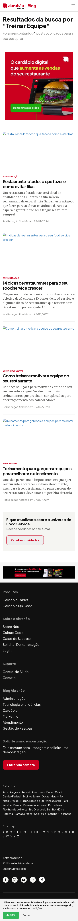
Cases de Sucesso (17, 638)
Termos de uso (12, 858)
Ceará (58, 792)
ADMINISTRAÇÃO (11, 176)
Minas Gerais (53, 800)
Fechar (26, 915)
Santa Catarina (23, 813)
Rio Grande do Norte (15, 809)
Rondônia (58, 809)
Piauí (43, 805)
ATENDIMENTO (10, 464)
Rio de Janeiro (56, 805)
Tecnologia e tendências (22, 704)
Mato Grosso (11, 800)
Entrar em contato (21, 765)
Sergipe (52, 813)
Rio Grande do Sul (39, 809)
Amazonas (38, 792)
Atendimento (13, 722)
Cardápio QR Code (17, 606)
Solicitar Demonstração (21, 644)
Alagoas (15, 792)
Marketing (11, 716)
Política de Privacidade (30, 905)
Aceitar (10, 915)
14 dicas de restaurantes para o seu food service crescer (35, 285)
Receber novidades (25, 540)
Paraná (17, 805)
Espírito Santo (31, 796)
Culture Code (13, 632)
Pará (65, 800)
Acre (5, 792)
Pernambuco (31, 805)
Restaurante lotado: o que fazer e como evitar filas (34, 184)
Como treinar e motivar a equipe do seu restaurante (36, 378)
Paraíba (7, 805)
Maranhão (57, 796)
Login (7, 650)
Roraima (8, 813)
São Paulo (40, 813)
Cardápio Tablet (15, 600)
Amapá (26, 792)
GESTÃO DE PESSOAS (13, 371)
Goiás (45, 796)
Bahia (49, 792)
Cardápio (10, 710)
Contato (9, 678)
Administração (14, 698)
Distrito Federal (12, 796)
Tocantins (65, 813)
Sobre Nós (11, 626)
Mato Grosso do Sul (32, 800)
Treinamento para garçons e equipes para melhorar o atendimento (37, 471)
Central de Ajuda (16, 672)
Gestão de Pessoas (17, 728)
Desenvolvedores (14, 869)
